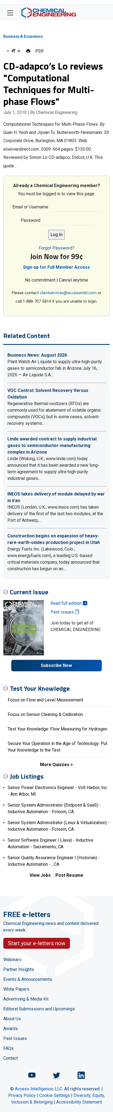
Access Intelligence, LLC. (39, 1088)
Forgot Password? (56, 248)
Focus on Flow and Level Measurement (45, 700)
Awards (10, 1028)
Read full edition (66, 603)
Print (28, 50)
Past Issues (15, 1038)
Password (30, 220)
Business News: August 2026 (37, 355)
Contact (10, 1058)
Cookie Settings (54, 1095)
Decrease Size (7, 50)
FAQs (8, 1048)
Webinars (12, 959)
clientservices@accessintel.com (68, 293)
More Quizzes (54, 764)
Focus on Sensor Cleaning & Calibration (45, 714)
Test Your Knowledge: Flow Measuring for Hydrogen (57, 729)
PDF (39, 50)
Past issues (62, 612)
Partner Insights (18, 969)
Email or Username (30, 207)
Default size (13, 50)
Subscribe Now (56, 665)
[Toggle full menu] (10, 12)
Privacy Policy (22, 1095)
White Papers (16, 989)
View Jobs (40, 875)
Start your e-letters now (36, 943)
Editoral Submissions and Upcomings (39, 1008)
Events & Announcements (27, 979)
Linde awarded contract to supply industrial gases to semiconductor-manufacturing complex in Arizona (52, 445)
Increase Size (18, 50)
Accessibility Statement (79, 1102)
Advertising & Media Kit (26, 999)
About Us (12, 1018)
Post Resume (69, 875)
